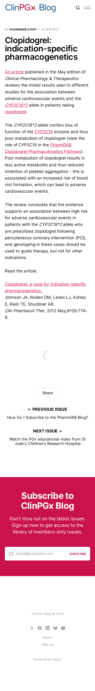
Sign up (47, 644)
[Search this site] (78, 7)
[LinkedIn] (47, 628)
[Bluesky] (55, 628)
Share (47, 393)
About (47, 637)
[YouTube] (63, 628)
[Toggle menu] (87, 7)
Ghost (57, 659)
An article (14, 72)
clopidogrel (15, 111)
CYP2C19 (44, 131)
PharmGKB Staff (23, 29)
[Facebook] (40, 628)
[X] (32, 628)
